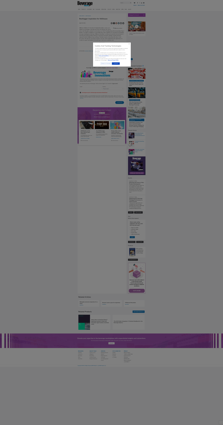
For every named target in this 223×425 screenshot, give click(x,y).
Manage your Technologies (106, 63)
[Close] (129, 44)
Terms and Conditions (104, 55)
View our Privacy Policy (113, 60)
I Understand (116, 63)
